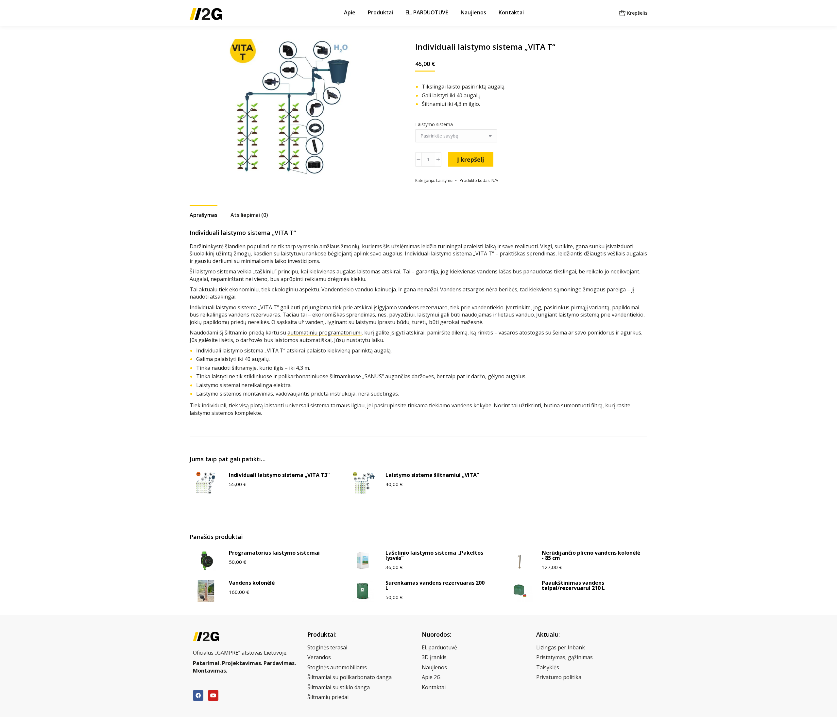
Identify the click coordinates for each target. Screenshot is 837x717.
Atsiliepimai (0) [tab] (249, 215)
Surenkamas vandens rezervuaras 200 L (435, 585)
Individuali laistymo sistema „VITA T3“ (279, 475)
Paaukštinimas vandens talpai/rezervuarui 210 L (573, 585)
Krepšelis (637, 13)
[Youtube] (213, 695)
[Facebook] (198, 695)
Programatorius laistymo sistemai (274, 552)
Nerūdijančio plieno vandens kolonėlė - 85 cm (591, 555)
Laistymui (444, 180)
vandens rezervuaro (423, 307)
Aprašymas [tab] (203, 215)
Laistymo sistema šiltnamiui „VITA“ (432, 475)
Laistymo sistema (434, 124)
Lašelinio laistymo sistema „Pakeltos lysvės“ (434, 555)
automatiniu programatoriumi (324, 332)
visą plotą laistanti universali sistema (284, 405)
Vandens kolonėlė (252, 582)
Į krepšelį (470, 159)
